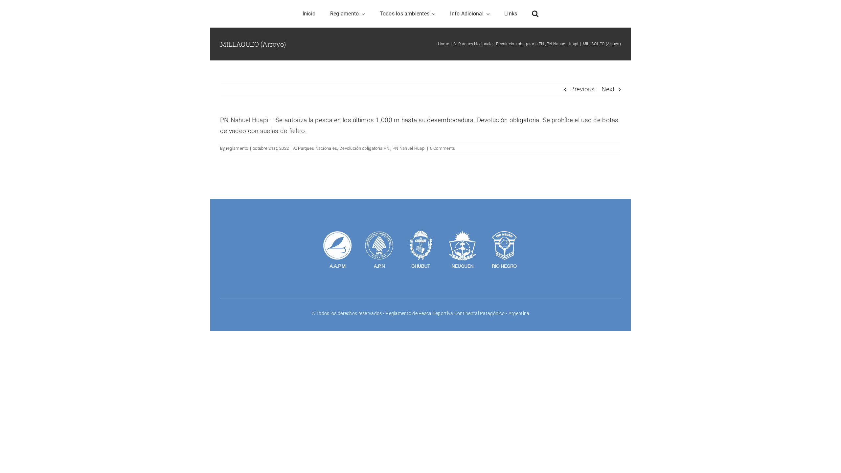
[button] (535, 13)
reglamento (237, 148)
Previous (582, 89)
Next (608, 89)
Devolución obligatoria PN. (364, 148)
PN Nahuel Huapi (409, 148)
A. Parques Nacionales (315, 148)
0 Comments (442, 148)
